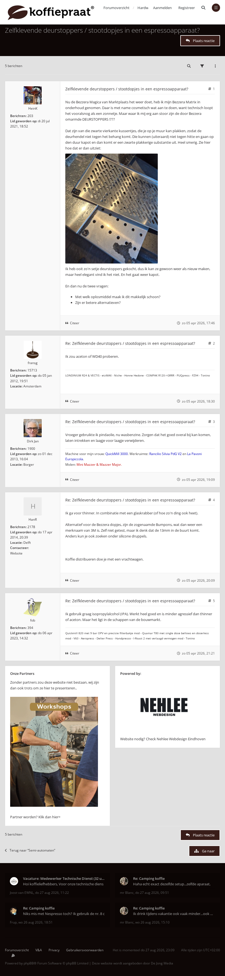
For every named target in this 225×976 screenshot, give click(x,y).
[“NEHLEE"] (164, 733)
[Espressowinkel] (54, 805)
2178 (31, 527)
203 (30, 115)
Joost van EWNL (21, 892)
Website (16, 553)
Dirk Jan (33, 441)
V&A (38, 950)
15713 (32, 370)
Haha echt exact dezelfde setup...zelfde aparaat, (171, 883)
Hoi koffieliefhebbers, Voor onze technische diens (63, 883)
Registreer (186, 7)
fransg (33, 363)
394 (30, 627)
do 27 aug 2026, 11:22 (52, 892)
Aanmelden (162, 7)
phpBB (29, 963)
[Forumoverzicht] (51, 12)
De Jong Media (162, 963)
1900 (31, 448)
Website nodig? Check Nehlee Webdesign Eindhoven (163, 738)
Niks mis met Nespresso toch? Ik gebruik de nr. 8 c (64, 913)
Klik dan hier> (49, 816)
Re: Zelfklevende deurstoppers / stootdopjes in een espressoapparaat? (130, 343)
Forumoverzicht (17, 950)
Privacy (54, 950)
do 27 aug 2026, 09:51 (152, 892)
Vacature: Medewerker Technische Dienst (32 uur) (64, 878)
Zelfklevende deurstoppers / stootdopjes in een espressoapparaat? (102, 30)
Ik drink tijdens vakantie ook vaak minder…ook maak (174, 913)
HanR (33, 519)
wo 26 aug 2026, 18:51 (35, 922)
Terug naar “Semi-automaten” (32, 850)
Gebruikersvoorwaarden (84, 950)
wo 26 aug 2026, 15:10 (152, 922)
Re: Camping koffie (149, 878)
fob (32, 620)
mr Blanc (127, 892)
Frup (13, 922)
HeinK (32, 108)
